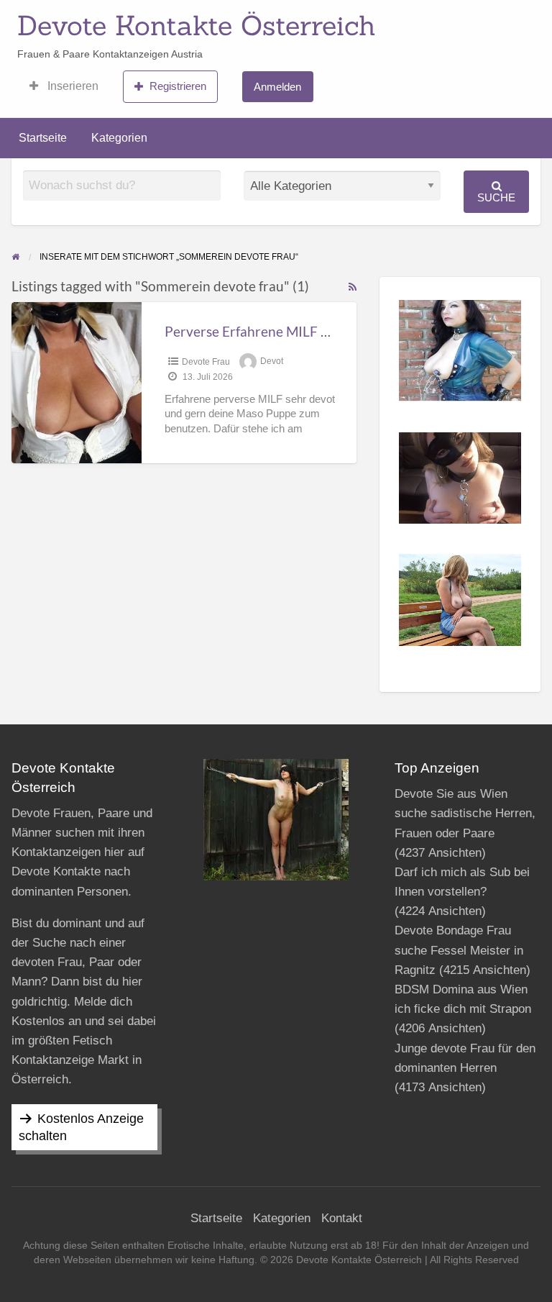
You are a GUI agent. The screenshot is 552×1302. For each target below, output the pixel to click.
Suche (496, 197)
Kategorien (119, 138)
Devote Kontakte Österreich (196, 25)
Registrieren (178, 86)
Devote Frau (206, 362)
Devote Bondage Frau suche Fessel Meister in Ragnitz (459, 950)
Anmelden (277, 87)
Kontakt (341, 1218)
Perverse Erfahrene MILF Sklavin (264, 331)
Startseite (43, 138)
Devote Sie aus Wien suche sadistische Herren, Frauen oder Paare (465, 813)
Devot (271, 362)
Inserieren (71, 86)
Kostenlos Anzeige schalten (81, 1127)
